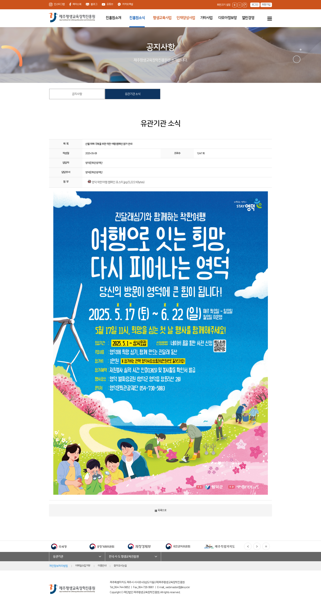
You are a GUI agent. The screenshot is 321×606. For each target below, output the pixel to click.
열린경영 (248, 18)
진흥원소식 (137, 18)
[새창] (59, 546)
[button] (248, 546)
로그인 (255, 4)
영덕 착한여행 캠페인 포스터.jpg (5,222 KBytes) (118, 182)
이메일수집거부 (82, 565)
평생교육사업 (162, 18)
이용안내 (102, 565)
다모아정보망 (227, 18)
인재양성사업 (185, 18)
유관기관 (58, 556)
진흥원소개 (113, 18)
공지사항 (77, 94)
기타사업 (206, 18)
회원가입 (266, 4)
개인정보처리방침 (58, 566)
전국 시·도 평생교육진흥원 (124, 556)
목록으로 (161, 510)
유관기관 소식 (132, 94)
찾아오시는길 (120, 565)
